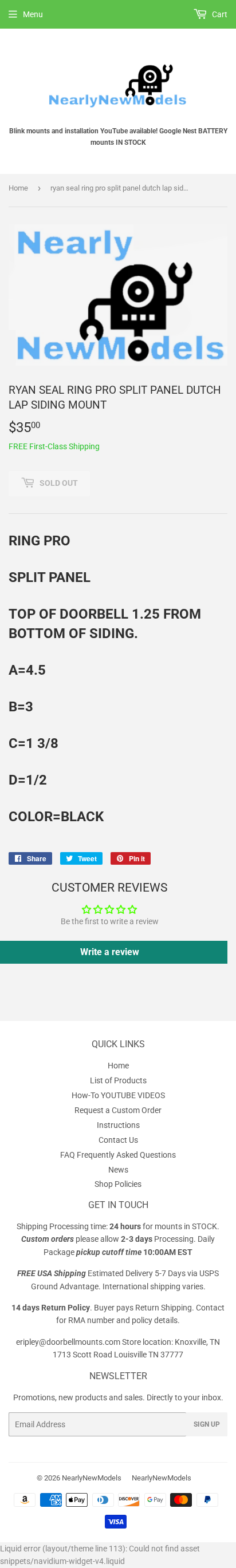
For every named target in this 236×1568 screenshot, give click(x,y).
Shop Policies (118, 1184)
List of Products (118, 1080)
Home (18, 188)
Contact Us (118, 1140)
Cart (218, 14)
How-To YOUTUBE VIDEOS (118, 1095)
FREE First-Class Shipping (54, 446)
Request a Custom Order (118, 1110)
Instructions (118, 1125)
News (118, 1169)
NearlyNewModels (91, 1478)
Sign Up (207, 1424)
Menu (33, 14)
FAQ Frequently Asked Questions (118, 1154)
